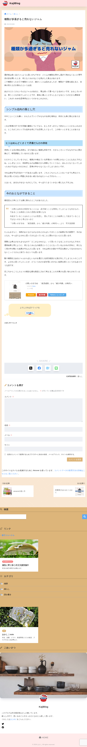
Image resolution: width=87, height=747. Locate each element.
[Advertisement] (43, 341)
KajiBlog (14, 3)
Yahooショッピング (57, 295)
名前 (7, 425)
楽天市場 (42, 295)
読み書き (7, 595)
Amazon (31, 295)
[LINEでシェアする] (56, 368)
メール (8, 435)
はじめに (13, 719)
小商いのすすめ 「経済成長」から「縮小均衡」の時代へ (48, 283)
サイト (7, 445)
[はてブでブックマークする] (48, 368)
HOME (44, 737)
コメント (9, 397)
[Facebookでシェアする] (39, 368)
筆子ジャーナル (8, 535)
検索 (84, 516)
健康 (6, 584)
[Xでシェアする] (31, 368)
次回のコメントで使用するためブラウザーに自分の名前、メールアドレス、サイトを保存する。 (41, 454)
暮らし (80, 376)
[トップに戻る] (3, 732)
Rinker (34, 286)
